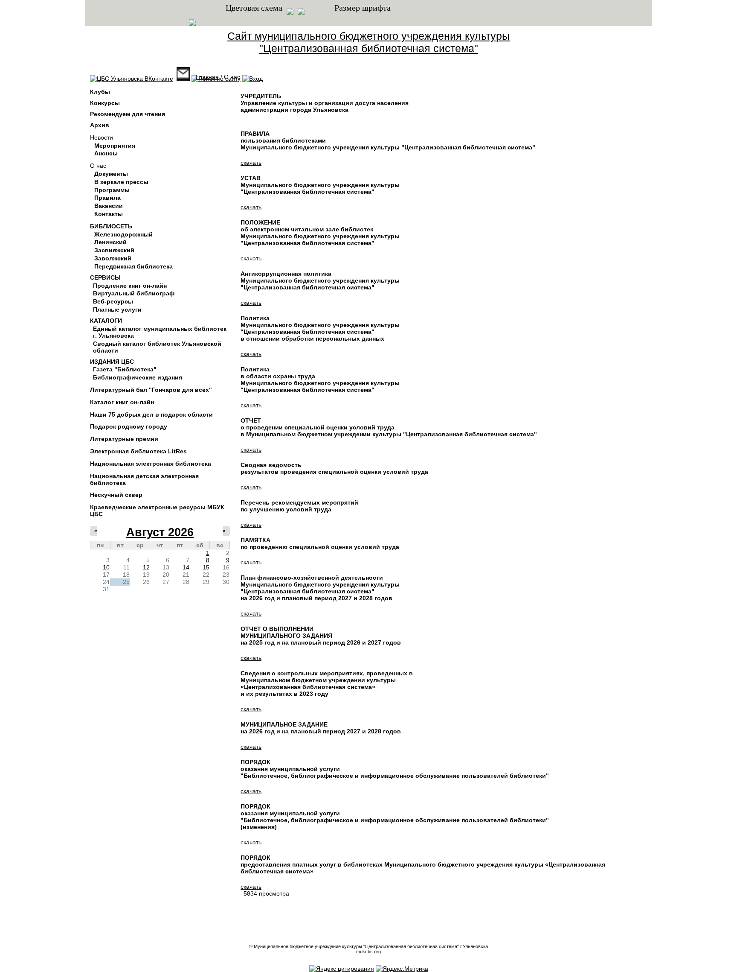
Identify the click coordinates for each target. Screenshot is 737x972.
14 (186, 567)
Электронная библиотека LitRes (138, 451)
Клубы (100, 91)
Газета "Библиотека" (125, 369)
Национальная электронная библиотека (150, 463)
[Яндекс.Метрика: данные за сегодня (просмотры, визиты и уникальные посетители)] (402, 968)
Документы (111, 173)
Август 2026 (160, 532)
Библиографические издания (137, 377)
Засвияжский (114, 250)
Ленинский (110, 242)
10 (106, 567)
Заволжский (112, 258)
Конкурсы (105, 102)
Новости (101, 137)
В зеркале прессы (121, 181)
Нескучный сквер (116, 494)
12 (146, 567)
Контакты (108, 213)
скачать (251, 162)
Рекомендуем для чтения (127, 114)
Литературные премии (124, 438)
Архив (99, 125)
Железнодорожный (123, 234)
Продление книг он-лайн (130, 285)
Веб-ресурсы (113, 301)
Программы (112, 190)
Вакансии (108, 205)
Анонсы (106, 153)
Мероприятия (114, 145)
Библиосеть (111, 226)
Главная (207, 76)
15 (206, 567)
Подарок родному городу (128, 426)
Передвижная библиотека (133, 266)
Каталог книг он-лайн (122, 402)
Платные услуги (117, 309)
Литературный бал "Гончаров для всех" (151, 389)
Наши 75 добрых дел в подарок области (151, 414)
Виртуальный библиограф (133, 293)
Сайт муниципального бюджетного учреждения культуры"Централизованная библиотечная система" (368, 42)
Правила (107, 197)
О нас (98, 165)
